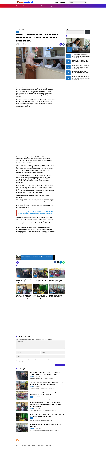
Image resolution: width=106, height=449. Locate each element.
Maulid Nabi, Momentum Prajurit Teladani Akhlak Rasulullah (55, 297)
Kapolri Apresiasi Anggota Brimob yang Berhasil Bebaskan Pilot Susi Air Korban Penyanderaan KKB (80, 77)
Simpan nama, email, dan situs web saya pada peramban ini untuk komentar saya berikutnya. (39, 360)
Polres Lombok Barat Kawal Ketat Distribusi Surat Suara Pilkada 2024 (80, 66)
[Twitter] (58, 262)
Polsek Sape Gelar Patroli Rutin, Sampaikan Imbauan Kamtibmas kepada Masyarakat (40, 297)
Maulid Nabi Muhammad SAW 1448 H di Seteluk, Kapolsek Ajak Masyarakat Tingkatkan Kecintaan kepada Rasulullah (24, 297)
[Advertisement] (9, 29)
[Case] (25, 2)
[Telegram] (60, 262)
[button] (85, 2)
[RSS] (17, 440)
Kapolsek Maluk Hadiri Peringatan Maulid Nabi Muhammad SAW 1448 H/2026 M (55, 280)
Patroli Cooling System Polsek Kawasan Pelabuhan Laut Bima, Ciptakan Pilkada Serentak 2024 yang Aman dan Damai (80, 72)
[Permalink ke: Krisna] (18, 44)
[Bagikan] (63, 44)
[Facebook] (55, 262)
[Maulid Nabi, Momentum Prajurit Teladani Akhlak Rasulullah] (57, 289)
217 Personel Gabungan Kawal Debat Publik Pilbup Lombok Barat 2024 (80, 55)
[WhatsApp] (63, 262)
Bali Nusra (52, 292)
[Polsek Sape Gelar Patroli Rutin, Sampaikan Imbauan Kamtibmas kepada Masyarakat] (40, 289)
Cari (67, 29)
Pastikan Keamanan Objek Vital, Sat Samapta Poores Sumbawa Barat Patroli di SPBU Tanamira (40, 280)
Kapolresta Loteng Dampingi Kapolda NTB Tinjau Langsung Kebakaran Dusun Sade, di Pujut (23, 280)
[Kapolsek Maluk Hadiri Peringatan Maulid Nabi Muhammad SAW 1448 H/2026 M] (57, 273)
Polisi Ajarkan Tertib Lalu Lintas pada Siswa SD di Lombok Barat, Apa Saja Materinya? (80, 61)
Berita (18, 31)
